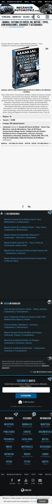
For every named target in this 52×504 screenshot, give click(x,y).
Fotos (27, 461)
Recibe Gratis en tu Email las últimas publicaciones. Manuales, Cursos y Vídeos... (26, 385)
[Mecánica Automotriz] (26, 9)
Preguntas (9, 439)
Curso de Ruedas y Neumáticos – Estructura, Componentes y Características (21, 326)
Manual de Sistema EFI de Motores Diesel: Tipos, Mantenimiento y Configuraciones (22, 220)
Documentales (45, 432)
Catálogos (27, 439)
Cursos (27, 432)
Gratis (45, 461)
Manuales (27, 424)
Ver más (33, 501)
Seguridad (31, 406)
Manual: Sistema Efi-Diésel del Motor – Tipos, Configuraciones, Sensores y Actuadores (24, 24)
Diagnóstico (16, 17)
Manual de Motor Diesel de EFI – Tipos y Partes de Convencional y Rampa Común (23, 244)
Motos (45, 439)
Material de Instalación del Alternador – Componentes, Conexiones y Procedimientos (24, 349)
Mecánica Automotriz (17, 27)
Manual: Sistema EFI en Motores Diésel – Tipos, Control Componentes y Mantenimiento (25, 228)
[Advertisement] (26, 35)
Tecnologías (6, 17)
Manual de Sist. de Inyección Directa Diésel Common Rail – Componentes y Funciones (25, 251)
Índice (9, 446)
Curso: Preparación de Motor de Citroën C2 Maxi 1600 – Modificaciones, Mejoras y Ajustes (25, 318)
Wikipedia (45, 424)
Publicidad (9, 432)
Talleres (26, 17)
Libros (45, 454)
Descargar (45, 446)
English (27, 490)
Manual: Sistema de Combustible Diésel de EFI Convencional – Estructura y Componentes (21, 236)
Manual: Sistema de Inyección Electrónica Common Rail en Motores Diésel (25, 259)
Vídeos (27, 454)
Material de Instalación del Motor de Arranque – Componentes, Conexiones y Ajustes (22, 341)
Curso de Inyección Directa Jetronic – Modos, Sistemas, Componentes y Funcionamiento (25, 310)
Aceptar (42, 501)
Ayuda (9, 461)
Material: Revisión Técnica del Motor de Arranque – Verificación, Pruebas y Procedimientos (23, 333)
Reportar (9, 454)
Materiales (27, 446)
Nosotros (9, 424)
